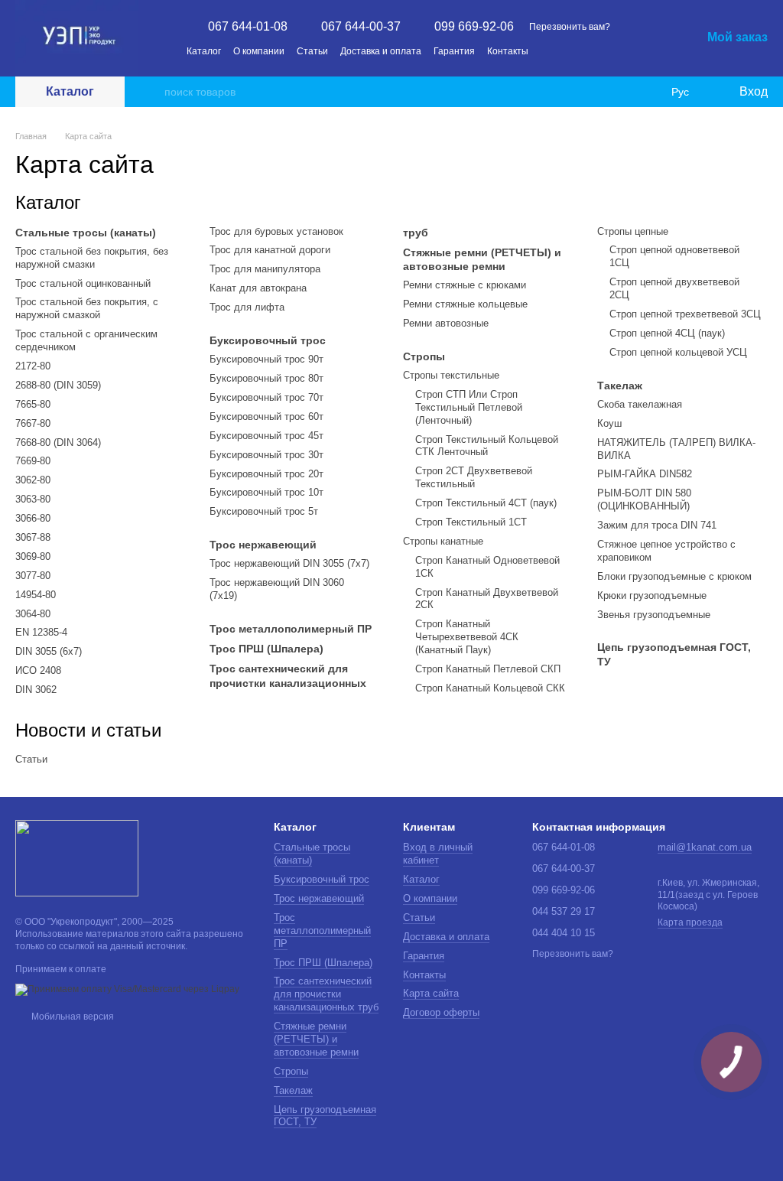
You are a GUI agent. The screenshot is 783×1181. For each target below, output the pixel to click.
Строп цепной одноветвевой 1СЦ (674, 256)
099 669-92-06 (474, 27)
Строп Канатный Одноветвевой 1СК (487, 567)
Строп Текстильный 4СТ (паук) (486, 503)
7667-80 (32, 423)
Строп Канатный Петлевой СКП (487, 669)
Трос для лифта (247, 307)
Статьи (312, 51)
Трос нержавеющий (263, 544)
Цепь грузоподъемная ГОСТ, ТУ (674, 654)
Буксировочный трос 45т (266, 435)
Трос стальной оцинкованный (83, 283)
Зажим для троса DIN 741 (656, 525)
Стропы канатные (443, 541)
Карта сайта (431, 993)
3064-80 (32, 614)
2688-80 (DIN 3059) (58, 385)
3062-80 (32, 480)
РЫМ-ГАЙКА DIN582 (644, 474)
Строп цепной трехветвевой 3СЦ (685, 314)
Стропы (424, 356)
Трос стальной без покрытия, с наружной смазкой (86, 308)
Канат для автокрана (258, 288)
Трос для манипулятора (265, 269)
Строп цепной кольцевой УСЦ (678, 352)
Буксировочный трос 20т (266, 474)
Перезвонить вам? (569, 26)
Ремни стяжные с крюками (464, 285)
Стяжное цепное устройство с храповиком (666, 550)
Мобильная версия (71, 1016)
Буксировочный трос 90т (266, 359)
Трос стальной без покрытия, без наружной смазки (91, 258)
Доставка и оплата (380, 51)
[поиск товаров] (152, 92)
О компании (258, 51)
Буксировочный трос (268, 340)
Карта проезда (690, 922)
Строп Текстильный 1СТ (471, 522)
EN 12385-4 (41, 632)
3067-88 (32, 537)
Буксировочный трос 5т (264, 511)
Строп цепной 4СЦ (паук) (667, 333)
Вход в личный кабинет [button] (438, 853)
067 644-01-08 (248, 27)
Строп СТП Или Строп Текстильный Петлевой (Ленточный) (468, 407)
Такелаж (619, 385)
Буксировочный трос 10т (266, 492)
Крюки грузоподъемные (652, 595)
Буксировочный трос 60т (266, 416)
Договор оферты (441, 1012)
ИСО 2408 (38, 670)
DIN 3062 (36, 689)
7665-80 (32, 404)
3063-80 (32, 499)
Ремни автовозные (446, 323)
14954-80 (35, 594)
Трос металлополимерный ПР (291, 629)
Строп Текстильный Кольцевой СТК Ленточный (486, 446)
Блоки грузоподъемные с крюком (674, 576)
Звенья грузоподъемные (653, 614)
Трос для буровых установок (276, 231)
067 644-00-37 (361, 27)
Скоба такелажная (639, 404)
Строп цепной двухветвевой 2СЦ (674, 288)
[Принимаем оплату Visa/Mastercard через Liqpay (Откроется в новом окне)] (127, 989)
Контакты (507, 51)
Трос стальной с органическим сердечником (86, 340)
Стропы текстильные (451, 375)
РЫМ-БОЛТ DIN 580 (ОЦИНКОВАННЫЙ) (644, 499)
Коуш (609, 423)
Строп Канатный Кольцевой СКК (490, 688)
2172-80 (32, 366)
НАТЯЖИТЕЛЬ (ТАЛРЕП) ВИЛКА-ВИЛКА (676, 449)
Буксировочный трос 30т (266, 454)
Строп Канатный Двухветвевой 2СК (486, 599)
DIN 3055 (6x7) (48, 651)
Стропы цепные (632, 231)
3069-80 (32, 556)
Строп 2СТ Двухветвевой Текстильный (473, 477)
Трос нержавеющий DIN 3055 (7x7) (289, 563)
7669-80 (32, 461)
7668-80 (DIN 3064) (58, 442)
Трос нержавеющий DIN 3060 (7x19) (277, 589)
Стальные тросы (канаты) (85, 232)
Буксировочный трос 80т (266, 378)
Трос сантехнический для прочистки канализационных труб (326, 994)
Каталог (204, 51)
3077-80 (32, 575)
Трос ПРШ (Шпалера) (266, 649)
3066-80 (32, 518)
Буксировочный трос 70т (266, 397)
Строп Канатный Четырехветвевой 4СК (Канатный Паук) (466, 637)
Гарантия (454, 51)
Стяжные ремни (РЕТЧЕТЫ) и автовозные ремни (482, 259)
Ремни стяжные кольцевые (465, 304)
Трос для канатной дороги (270, 249)
